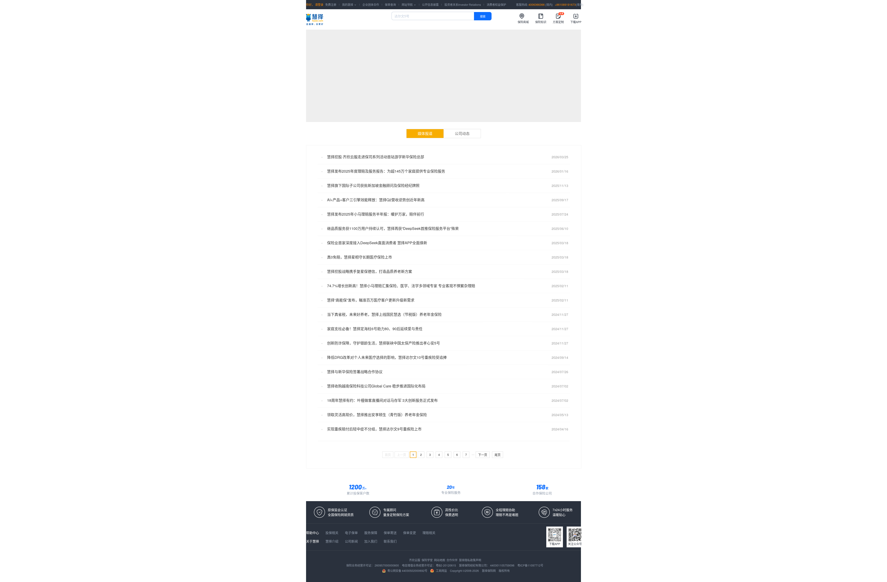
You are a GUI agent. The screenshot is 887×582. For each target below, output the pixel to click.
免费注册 (330, 4)
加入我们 (371, 541)
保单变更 (410, 532)
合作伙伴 (452, 560)
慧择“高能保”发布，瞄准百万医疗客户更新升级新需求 (370, 300)
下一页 (482, 454)
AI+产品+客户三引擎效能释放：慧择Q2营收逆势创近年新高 (376, 199)
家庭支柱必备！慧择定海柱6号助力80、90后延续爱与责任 (374, 328)
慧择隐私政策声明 (470, 560)
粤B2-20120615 (446, 565)
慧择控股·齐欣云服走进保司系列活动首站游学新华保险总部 (375, 156)
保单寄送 (391, 532)
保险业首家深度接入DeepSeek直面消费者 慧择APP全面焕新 (377, 242)
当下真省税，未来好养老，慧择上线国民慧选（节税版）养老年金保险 (384, 314)
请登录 (318, 4)
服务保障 (371, 532)
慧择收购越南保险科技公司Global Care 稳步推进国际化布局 (376, 386)
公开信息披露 (430, 4)
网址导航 (409, 4)
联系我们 (390, 541)
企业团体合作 (370, 4)
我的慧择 (349, 4)
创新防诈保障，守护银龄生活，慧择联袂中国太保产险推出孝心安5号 (383, 343)
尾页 (498, 454)
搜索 (483, 16)
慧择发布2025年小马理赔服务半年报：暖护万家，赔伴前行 (375, 214)
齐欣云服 (415, 560)
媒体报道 (425, 133)
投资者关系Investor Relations (462, 4)
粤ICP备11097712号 (530, 565)
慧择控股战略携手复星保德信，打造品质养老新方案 (369, 271)
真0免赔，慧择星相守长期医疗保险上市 (359, 257)
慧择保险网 (489, 571)
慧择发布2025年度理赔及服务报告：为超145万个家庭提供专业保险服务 (386, 171)
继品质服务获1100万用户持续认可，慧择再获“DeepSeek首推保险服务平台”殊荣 (393, 228)
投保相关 (332, 532)
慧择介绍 (332, 541)
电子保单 (352, 532)
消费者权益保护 (496, 4)
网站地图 (440, 560)
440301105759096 (502, 565)
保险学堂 (427, 560)
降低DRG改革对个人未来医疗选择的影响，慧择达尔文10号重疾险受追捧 (387, 357)
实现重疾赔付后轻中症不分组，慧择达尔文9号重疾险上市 (374, 429)
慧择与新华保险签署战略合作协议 (355, 371)
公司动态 (462, 133)
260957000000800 (387, 565)
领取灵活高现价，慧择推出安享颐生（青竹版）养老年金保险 (377, 414)
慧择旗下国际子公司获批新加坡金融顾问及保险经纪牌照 (373, 185)
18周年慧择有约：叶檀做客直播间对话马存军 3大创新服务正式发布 (382, 400)
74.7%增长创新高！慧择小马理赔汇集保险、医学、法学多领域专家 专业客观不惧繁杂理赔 (401, 285)
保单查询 (390, 4)
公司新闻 (352, 541)
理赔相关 (428, 532)
